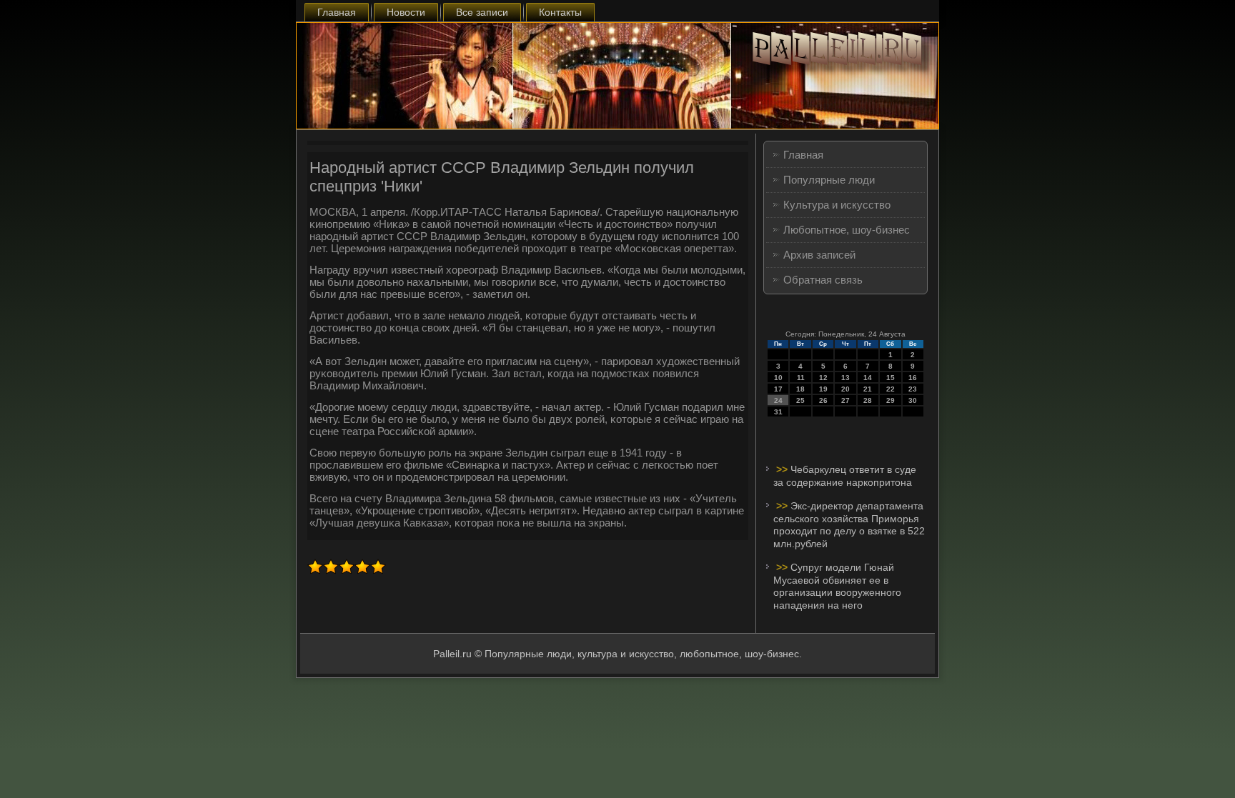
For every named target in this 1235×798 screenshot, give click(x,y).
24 (778, 400)
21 (867, 389)
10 (778, 377)
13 (845, 377)
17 (778, 389)
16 (912, 377)
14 (867, 377)
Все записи (482, 12)
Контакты (560, 12)
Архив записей (819, 255)
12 (823, 377)
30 (912, 400)
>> (783, 469)
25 (800, 400)
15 (890, 377)
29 (890, 400)
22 (890, 389)
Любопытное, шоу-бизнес (846, 230)
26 (823, 400)
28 (867, 400)
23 (912, 389)
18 (800, 389)
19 (823, 389)
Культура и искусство (837, 205)
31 (778, 412)
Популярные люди (829, 180)
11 (801, 377)
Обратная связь (823, 280)
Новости (406, 12)
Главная (336, 12)
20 (845, 389)
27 (845, 400)
